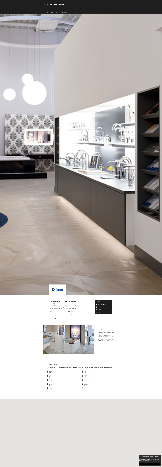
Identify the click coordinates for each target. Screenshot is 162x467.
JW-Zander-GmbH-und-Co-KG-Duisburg (56, 5)
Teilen (99, 312)
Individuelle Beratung (114, 4)
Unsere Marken (64, 12)
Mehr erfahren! (147, 460)
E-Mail (99, 309)
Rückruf (100, 301)
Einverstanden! (149, 463)
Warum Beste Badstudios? (100, 4)
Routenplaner (102, 304)
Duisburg (45, 5)
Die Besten (53, 4)
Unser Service (54, 12)
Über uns (46, 12)
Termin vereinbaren (103, 306)
